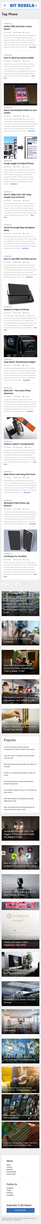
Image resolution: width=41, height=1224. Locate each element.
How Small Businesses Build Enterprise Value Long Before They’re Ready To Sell (18, 668)
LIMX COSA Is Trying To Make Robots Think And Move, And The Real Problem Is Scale (20, 892)
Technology (8, 23)
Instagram (10, 1195)
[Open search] (37, 4)
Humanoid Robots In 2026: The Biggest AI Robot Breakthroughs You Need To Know (19, 834)
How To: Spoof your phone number (19, 58)
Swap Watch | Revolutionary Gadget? (20, 362)
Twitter (9, 1190)
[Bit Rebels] (21, 7)
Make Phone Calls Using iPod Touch (19, 474)
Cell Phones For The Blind (15, 556)
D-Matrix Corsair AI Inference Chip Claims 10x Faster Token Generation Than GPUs (20, 942)
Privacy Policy (11, 1172)
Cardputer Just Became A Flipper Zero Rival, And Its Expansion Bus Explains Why (20, 1144)
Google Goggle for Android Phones (19, 163)
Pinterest (10, 1193)
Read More (32, 47)
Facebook (10, 1188)
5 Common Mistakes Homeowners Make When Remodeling (16, 1027)
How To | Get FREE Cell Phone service (20, 259)
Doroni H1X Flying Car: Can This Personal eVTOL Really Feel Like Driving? (19, 999)
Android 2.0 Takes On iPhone (16, 309)
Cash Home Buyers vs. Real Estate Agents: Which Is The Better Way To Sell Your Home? (20, 727)
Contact (9, 1167)
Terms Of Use (11, 1174)
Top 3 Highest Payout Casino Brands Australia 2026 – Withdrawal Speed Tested (19, 1089)
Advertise (10, 1169)
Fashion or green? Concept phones (19, 444)
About (9, 1165)
